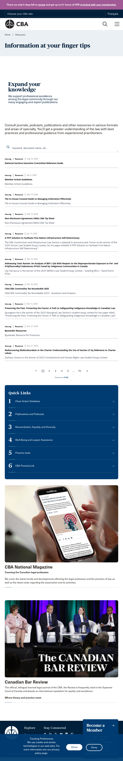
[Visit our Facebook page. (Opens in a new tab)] (46, 733)
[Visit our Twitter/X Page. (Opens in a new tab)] (57, 733)
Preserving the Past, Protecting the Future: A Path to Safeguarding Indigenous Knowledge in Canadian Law (60, 308)
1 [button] (43, 371)
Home (7, 34)
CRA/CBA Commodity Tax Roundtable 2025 (27, 288)
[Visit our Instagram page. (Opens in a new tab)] (68, 733)
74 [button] (79, 371)
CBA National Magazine (29, 567)
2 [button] (49, 371)
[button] (87, 371)
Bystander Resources (15, 330)
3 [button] (55, 371)
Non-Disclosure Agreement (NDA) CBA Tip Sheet (29, 218)
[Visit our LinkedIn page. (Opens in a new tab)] (52, 733)
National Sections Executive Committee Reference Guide (34, 163)
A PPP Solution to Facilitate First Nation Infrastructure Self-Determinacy (42, 237)
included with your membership (98, 4)
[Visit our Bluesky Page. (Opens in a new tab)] (62, 733)
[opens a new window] (61, 523)
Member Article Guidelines (18, 179)
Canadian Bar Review (26, 682)
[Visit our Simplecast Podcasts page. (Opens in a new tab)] (72, 733)
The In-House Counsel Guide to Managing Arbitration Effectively (38, 198)
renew (41, 4)
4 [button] (61, 371)
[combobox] (61, 148)
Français (113, 13)
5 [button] (68, 371)
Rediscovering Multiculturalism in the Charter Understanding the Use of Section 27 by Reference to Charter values (60, 351)
